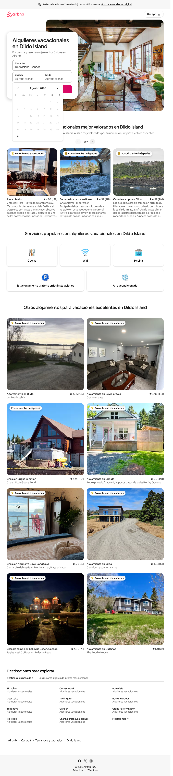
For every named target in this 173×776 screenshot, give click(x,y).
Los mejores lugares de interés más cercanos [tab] (63, 678)
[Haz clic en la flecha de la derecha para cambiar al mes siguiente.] (57, 88)
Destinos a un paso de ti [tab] (20, 678)
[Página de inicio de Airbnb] (15, 14)
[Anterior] (78, 141)
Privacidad (78, 770)
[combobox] (42, 67)
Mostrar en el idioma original (116, 4)
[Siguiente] (92, 141)
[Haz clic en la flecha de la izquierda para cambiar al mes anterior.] (18, 88)
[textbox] (27, 79)
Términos (93, 770)
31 (18, 136)
